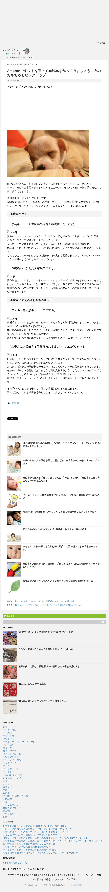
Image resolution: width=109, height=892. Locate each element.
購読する (10, 616)
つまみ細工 (8, 733)
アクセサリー (9, 736)
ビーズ (6, 766)
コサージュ (8, 748)
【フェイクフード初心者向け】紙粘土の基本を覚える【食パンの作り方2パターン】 (45, 838)
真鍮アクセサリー (12, 808)
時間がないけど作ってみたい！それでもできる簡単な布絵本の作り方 (58, 581)
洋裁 (5, 802)
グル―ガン (8, 745)
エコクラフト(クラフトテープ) (18, 742)
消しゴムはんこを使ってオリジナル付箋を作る (42, 701)
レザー (6, 781)
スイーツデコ (9, 751)
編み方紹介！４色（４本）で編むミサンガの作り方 (29, 844)
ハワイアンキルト (12, 757)
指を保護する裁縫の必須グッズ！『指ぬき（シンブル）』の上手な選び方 (40, 853)
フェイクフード (11, 769)
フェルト (7, 772)
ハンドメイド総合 (12, 760)
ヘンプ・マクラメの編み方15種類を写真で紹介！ (28, 847)
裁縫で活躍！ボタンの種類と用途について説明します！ (46, 632)
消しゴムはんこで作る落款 (32, 683)
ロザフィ (7, 787)
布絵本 (15, 403)
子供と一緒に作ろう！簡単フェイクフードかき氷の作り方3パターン (37, 829)
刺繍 (5, 790)
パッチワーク (9, 763)
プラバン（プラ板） (13, 775)
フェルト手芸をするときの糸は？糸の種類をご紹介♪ (29, 850)
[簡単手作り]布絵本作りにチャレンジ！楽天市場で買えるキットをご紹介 (60, 512)
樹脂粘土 (7, 799)
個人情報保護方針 (77, 885)
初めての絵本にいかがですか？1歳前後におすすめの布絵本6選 (55, 529)
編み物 (6, 811)
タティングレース (12, 754)
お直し (6, 727)
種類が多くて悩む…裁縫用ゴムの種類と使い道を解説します (49, 666)
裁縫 (5, 817)
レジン (6, 784)
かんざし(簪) (9, 730)
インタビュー (9, 739)
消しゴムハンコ (11, 805)
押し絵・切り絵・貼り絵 (15, 796)
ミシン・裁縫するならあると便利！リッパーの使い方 (45, 649)
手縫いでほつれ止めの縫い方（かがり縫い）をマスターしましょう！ (38, 832)
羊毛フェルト (9, 814)
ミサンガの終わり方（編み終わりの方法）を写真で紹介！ (32, 835)
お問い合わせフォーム (15, 863)
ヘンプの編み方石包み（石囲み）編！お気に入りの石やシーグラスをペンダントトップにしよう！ (53, 841)
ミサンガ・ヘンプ (12, 778)
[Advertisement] (54, 20)
